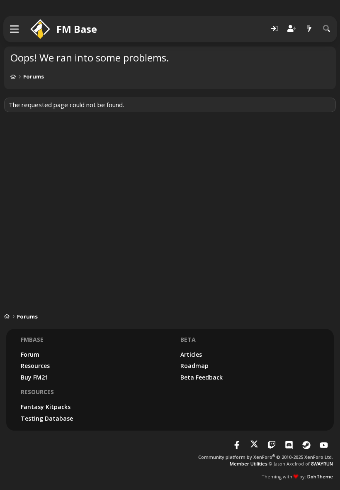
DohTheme (320, 476)
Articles (191, 354)
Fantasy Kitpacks (45, 407)
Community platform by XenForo (265, 457)
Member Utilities (248, 464)
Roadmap (194, 366)
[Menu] (14, 29)
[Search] (326, 28)
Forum (30, 354)
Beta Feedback (201, 377)
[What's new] (309, 28)
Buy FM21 (34, 377)
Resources (35, 366)
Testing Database (47, 418)
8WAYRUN (322, 464)
